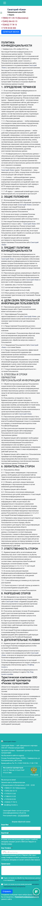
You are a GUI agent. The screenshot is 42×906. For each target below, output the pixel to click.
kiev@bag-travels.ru (11, 805)
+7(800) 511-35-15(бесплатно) (15, 788)
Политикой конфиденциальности (27, 897)
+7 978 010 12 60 (10, 793)
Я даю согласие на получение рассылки (22, 885)
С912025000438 (23, 815)
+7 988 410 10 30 (10, 796)
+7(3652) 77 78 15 (9, 24)
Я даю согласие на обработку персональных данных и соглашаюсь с (22, 879)
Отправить (7, 891)
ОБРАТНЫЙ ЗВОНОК (11, 32)
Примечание (5, 864)
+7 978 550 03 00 (10, 799)
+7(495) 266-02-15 (9, 21)
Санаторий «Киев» (16, 9)
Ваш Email (4, 833)
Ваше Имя (4, 825)
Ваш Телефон (6, 848)
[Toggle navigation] (5, 3)
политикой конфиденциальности (27, 880)
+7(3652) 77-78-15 (10, 802)
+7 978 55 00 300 (8, 28)
